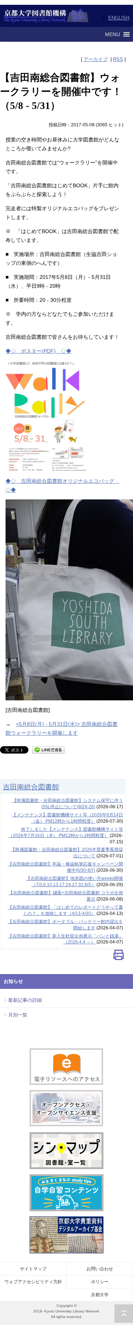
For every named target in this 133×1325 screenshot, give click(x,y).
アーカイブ (95, 59)
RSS (118, 59)
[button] (112, 34)
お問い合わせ (99, 1268)
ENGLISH (118, 18)
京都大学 (100, 1294)
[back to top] (124, 1313)
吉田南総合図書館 (31, 787)
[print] (118, 956)
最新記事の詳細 (25, 1000)
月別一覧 (17, 1015)
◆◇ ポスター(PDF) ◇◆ (38, 351)
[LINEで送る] (48, 749)
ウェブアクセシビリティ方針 (33, 1281)
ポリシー (100, 1281)
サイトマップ (33, 1268)
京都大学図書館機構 (46, 16)
